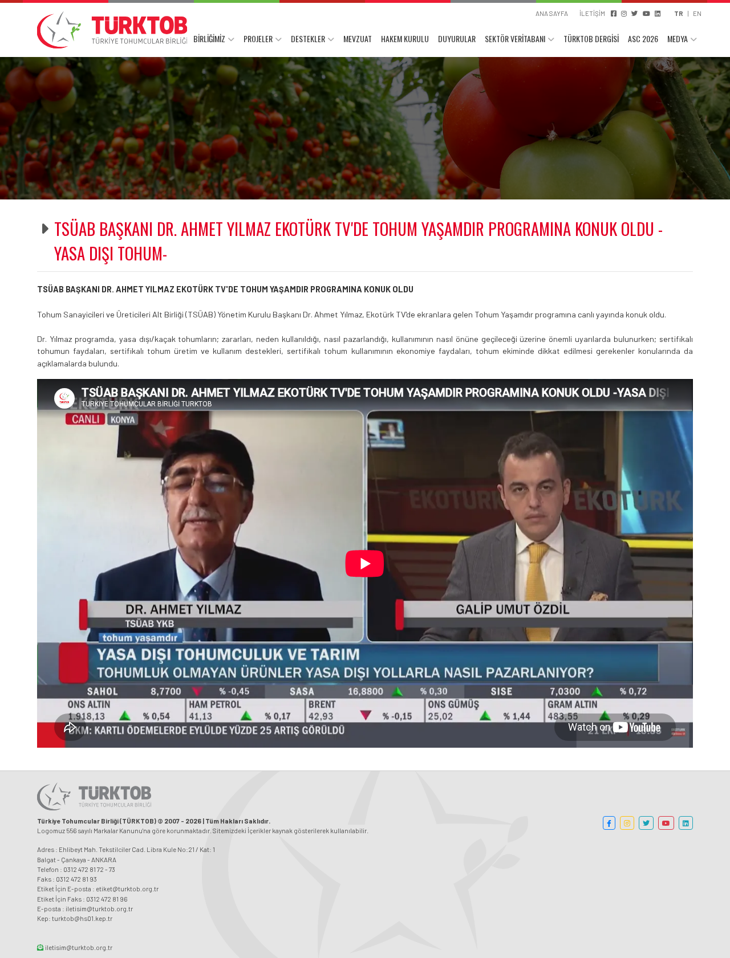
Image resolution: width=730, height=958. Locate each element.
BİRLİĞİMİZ (209, 38)
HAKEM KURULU (405, 38)
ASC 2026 (643, 38)
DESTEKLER (308, 38)
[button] (609, 823)
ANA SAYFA (552, 13)
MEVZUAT (357, 38)
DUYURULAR (457, 38)
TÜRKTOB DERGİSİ (591, 38)
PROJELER (258, 38)
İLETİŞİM (592, 13)
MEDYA (677, 38)
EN (697, 13)
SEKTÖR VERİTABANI (515, 38)
